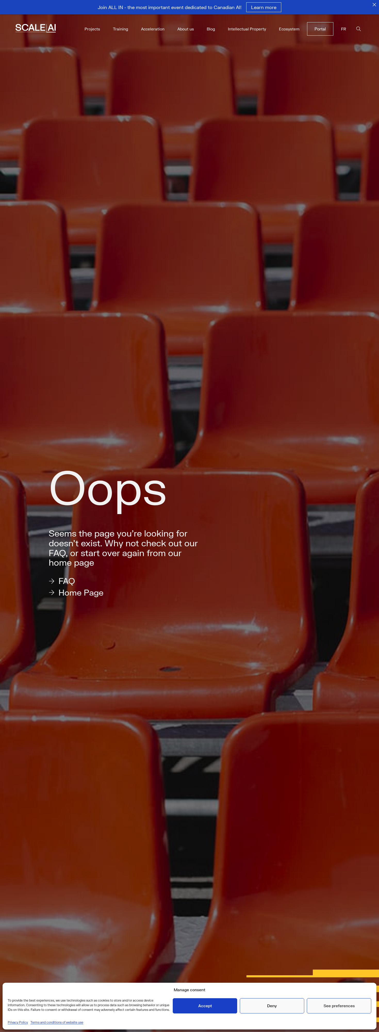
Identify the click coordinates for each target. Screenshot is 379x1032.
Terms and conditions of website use (56, 1022)
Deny (272, 1005)
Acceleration (152, 29)
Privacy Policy (18, 1022)
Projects (92, 29)
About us (185, 29)
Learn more (263, 7)
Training (120, 29)
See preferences (339, 1005)
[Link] (42, 29)
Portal (320, 28)
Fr (343, 29)
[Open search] (359, 29)
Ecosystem (289, 29)
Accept (205, 1005)
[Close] (374, 4)
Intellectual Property (247, 29)
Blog (211, 29)
